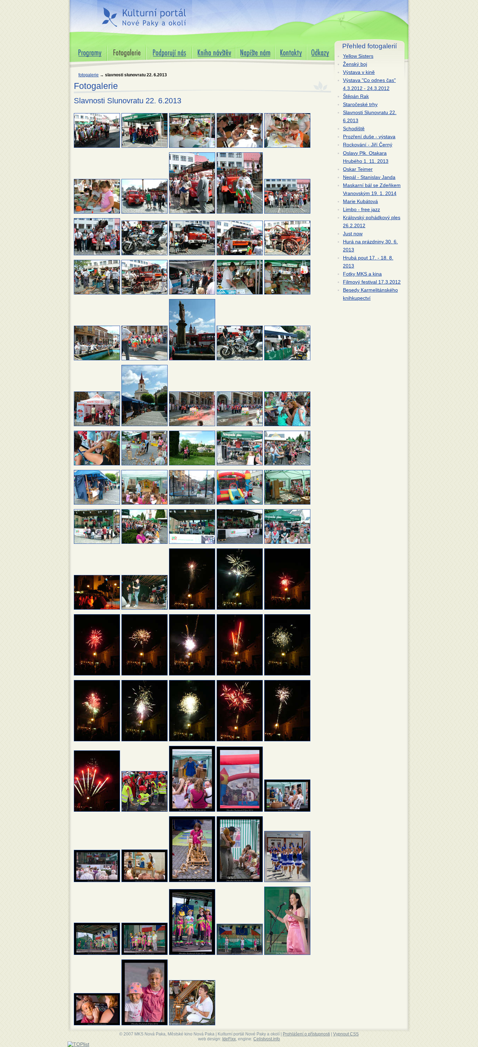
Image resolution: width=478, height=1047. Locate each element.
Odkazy (315, 47)
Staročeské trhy (360, 104)
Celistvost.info (266, 1038)
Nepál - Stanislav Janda (369, 177)
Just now (353, 233)
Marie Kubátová (360, 201)
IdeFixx (229, 1038)
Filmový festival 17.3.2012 (372, 282)
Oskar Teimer (358, 169)
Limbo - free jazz (361, 209)
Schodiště (354, 128)
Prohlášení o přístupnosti (306, 1034)
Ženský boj (355, 64)
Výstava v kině (359, 72)
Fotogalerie (88, 74)
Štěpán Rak (356, 96)
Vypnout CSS (346, 1034)
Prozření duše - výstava (369, 136)
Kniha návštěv (207, 47)
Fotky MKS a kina (362, 274)
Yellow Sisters (358, 56)
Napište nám (249, 47)
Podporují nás (161, 47)
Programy (80, 47)
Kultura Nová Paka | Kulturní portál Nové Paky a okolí (143, 13)
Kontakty (284, 47)
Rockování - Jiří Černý (367, 144)
